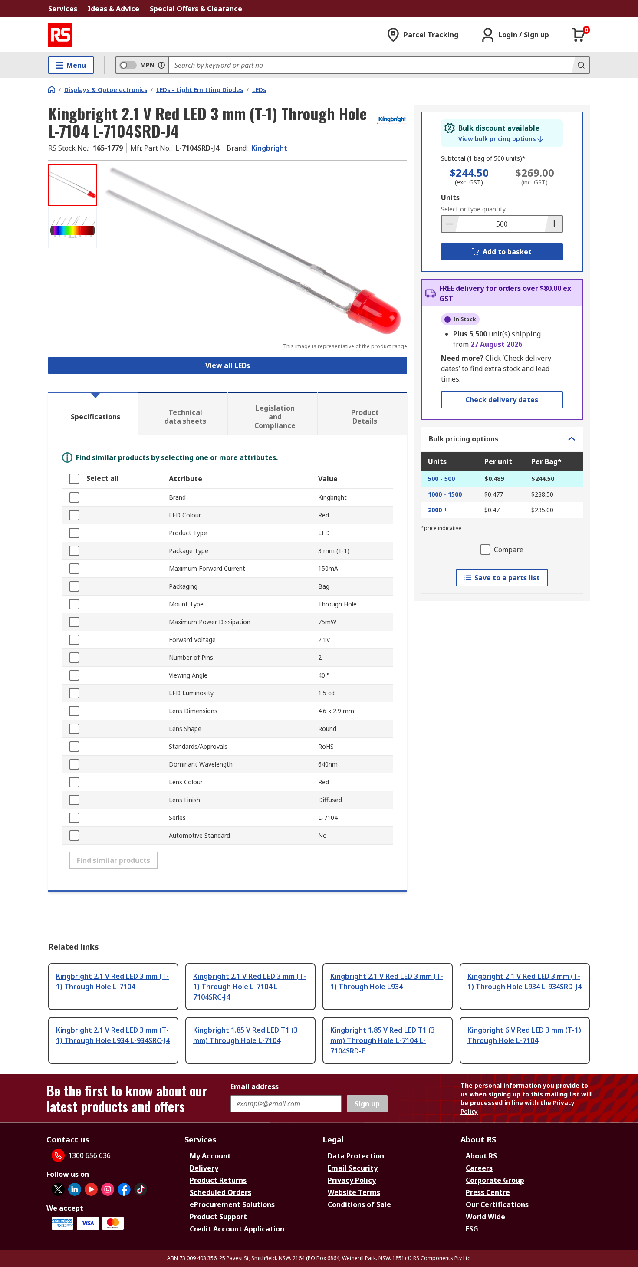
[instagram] (107, 1189)
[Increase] (553, 224)
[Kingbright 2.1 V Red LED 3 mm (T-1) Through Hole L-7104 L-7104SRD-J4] (253, 250)
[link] (500, 139)
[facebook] (124, 1189)
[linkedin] (74, 1189)
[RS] (60, 35)
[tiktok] (140, 1189)
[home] (51, 89)
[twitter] (58, 1189)
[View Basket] (578, 34)
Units (450, 197)
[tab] (93, 413)
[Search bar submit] (580, 65)
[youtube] (91, 1189)
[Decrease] (450, 224)
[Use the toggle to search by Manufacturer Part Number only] (161, 65)
